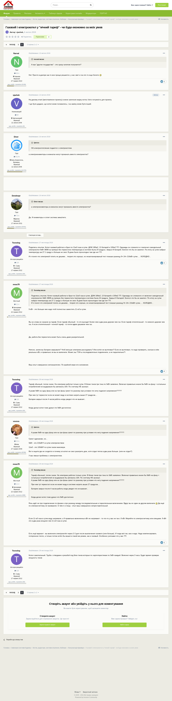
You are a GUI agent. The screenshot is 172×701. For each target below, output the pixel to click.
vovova (16, 421)
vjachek (19, 32)
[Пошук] (90, 5)
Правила (17, 13)
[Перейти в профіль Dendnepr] (16, 204)
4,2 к (17, 441)
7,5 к (17, 215)
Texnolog (16, 243)
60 (17, 115)
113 (17, 262)
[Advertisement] (74, 185)
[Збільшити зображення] (100, 75)
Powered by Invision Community (86, 697)
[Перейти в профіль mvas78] (16, 293)
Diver (16, 137)
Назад (12, 44)
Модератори (91, 13)
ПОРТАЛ (103, 13)
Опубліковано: (39, 53)
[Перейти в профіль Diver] (16, 145)
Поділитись (27, 37)
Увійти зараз (124, 625)
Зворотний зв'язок (90, 692)
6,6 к (17, 73)
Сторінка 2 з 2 (32, 44)
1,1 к (17, 304)
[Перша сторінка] (6, 44)
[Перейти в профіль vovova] (16, 430)
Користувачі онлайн (74, 13)
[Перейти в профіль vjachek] (7, 32)
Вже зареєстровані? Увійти (141, 5)
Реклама (27, 13)
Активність (39, 13)
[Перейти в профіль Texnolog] (16, 251)
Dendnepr (16, 196)
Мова (77, 692)
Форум (7, 13)
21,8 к (17, 157)
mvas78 (16, 284)
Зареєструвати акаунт (47, 625)
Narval (16, 53)
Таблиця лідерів (55, 13)
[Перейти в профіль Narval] (16, 62)
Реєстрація (162, 5)
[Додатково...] (163, 53)
